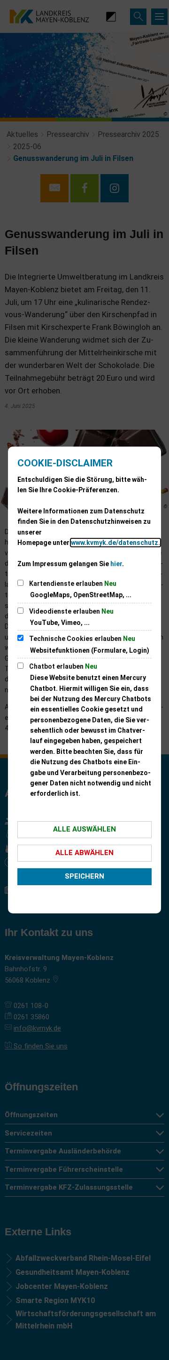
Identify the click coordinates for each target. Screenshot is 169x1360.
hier (116, 564)
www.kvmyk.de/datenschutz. (115, 542)
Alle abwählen (84, 852)
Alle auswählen (84, 829)
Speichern (84, 876)
